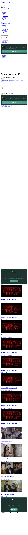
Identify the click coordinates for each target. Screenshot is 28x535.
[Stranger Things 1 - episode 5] (11, 349)
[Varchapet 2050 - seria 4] (11, 456)
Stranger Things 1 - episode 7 (9, 317)
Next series (9, 105)
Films (4, 17)
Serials (4, 13)
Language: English (4, 35)
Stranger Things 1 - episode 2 (9, 405)
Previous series (4, 105)
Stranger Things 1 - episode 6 (9, 334)
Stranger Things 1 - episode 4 (9, 370)
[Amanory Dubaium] (11, 438)
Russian (9, 8)
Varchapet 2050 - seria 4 (7, 458)
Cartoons (5, 18)
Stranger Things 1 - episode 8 (9, 299)
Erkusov (5, 57)
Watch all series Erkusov (6, 106)
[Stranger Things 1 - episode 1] (11, 420)
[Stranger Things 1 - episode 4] (11, 367)
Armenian (3, 8)
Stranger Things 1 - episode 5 (9, 352)
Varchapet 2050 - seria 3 (7, 476)
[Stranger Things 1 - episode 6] (11, 332)
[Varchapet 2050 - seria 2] (11, 491)
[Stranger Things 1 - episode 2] (11, 403)
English (2, 7)
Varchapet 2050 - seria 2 (7, 494)
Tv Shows (5, 16)
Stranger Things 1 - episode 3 (9, 388)
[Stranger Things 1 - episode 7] (11, 314)
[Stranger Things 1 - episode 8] (11, 296)
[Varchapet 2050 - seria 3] (11, 473)
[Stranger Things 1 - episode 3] (11, 385)
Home (4, 12)
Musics (4, 19)
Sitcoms (5, 14)
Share (2, 78)
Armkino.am (6, 512)
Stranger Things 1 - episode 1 (9, 423)
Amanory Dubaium (6, 441)
